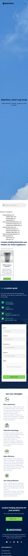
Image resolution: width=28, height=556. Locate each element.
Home (3, 103)
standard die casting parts (13, 225)
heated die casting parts (12, 223)
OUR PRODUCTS (7, 547)
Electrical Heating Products (10, 234)
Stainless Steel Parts (11, 232)
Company (5, 335)
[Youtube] (6, 542)
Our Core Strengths (14, 394)
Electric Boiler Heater (11, 230)
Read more (7, 278)
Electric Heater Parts (8, 227)
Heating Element (7, 215)
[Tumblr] (21, 542)
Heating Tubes (10, 216)
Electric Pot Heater (11, 228)
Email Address (6, 344)
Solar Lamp (9, 237)
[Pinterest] (14, 542)
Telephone (5, 352)
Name (4, 327)
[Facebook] (17, 542)
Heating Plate (9, 218)
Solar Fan (8, 239)
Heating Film (9, 220)
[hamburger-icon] (25, 3)
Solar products (7, 235)
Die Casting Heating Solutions (11, 222)
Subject (4, 360)
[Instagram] (10, 542)
